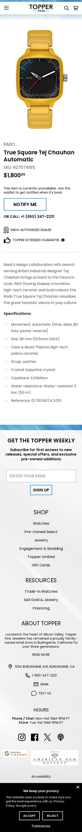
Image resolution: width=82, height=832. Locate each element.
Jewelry (41, 540)
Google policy (26, 805)
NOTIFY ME (25, 204)
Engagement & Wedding (41, 548)
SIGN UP (41, 490)
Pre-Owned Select (41, 531)
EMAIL (45, 684)
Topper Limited (41, 556)
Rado (9, 144)
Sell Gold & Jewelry (41, 599)
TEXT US (44, 693)
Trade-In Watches (41, 591)
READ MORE (41, 654)
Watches (41, 523)
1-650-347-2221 (44, 675)
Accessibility (41, 776)
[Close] (78, 787)
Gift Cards (41, 565)
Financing (41, 608)
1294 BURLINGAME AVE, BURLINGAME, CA (44, 666)
